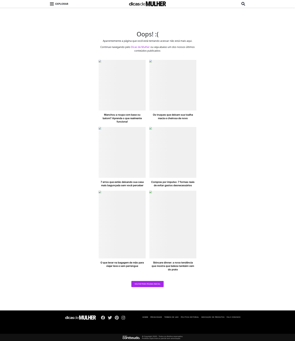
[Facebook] (103, 318)
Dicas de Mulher (140, 47)
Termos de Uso (171, 317)
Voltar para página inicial (147, 284)
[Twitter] (110, 318)
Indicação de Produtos (212, 317)
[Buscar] (243, 4)
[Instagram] (123, 318)
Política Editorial (190, 317)
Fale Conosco (234, 317)
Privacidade (156, 317)
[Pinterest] (117, 318)
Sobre (145, 317)
